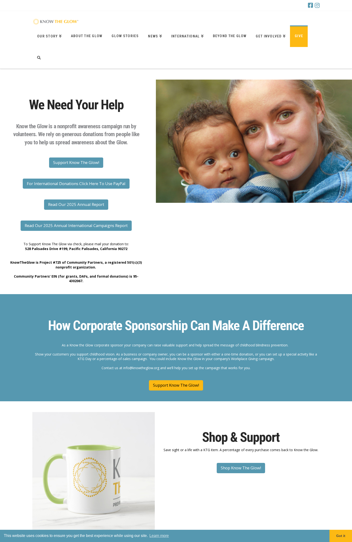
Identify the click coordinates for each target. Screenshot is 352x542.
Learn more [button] (159, 536)
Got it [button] (340, 536)
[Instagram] (317, 5)
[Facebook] (310, 5)
